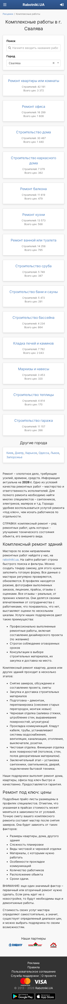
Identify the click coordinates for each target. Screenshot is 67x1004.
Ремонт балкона (33, 189)
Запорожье (14, 457)
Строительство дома (33, 132)
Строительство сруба (33, 266)
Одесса (44, 453)
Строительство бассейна (33, 317)
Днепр (19, 453)
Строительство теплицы (33, 395)
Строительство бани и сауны (33, 292)
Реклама (33, 963)
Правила (34, 967)
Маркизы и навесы (33, 369)
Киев (9, 453)
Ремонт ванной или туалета (33, 240)
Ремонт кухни (33, 214)
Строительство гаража (33, 420)
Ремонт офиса (33, 106)
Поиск (10, 41)
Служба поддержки (25, 976)
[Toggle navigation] (5, 5)
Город (10, 56)
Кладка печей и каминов (33, 343)
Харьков (31, 453)
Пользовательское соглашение (34, 971)
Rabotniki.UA (33, 4)
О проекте (48, 976)
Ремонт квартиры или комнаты (33, 81)
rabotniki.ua (11, 559)
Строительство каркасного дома (33, 160)
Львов (55, 453)
